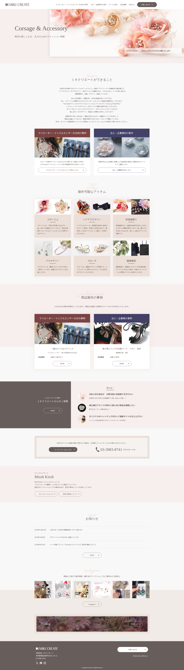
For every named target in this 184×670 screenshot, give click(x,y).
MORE (62, 363)
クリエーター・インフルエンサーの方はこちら (62, 170)
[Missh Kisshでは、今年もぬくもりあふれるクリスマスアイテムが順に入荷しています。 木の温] (82, 589)
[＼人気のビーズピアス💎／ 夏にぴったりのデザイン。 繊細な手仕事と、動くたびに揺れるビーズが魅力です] (141, 589)
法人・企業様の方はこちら (122, 170)
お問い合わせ (132, 649)
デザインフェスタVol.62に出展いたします (64, 537)
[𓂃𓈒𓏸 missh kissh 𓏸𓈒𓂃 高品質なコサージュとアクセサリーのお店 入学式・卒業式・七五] (121, 589)
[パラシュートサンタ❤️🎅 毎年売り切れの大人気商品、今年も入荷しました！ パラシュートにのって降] (62, 589)
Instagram (92, 604)
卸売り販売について (70, 494)
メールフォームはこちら (63, 449)
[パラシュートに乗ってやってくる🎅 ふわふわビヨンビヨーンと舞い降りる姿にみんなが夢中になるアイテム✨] (43, 589)
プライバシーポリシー (140, 656)
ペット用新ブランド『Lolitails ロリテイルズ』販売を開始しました (73, 544)
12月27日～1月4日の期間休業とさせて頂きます (66, 530)
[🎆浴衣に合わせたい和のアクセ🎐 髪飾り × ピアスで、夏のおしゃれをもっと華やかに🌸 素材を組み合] (101, 589)
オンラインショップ (46, 494)
